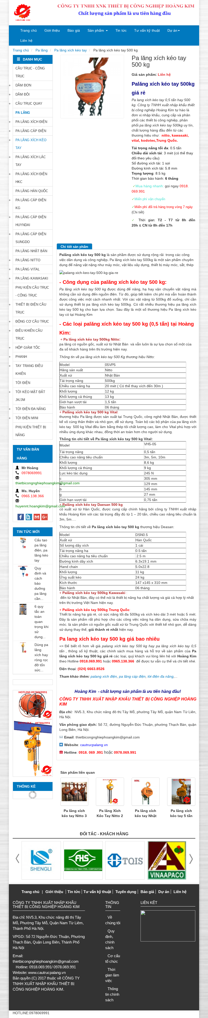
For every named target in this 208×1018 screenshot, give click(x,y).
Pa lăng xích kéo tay (70, 50)
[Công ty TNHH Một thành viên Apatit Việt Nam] (127, 860)
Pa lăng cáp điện (30, 131)
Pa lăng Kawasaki (31, 278)
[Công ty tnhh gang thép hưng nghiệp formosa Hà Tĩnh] (43, 860)
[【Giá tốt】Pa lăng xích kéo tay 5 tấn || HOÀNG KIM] (181, 791)
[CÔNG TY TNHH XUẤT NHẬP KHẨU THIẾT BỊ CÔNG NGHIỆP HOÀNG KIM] (22, 13)
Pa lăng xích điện (31, 122)
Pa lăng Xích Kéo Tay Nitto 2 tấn (110, 816)
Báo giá (73, 30)
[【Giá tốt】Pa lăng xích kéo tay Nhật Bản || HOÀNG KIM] (146, 791)
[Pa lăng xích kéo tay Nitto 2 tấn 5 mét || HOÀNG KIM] (110, 791)
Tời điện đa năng (30, 409)
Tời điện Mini (26, 418)
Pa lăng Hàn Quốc (31, 191)
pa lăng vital (27, 269)
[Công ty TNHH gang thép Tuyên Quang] (85, 860)
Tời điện (22, 383)
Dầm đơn (23, 85)
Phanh (21, 357)
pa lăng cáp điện (132, 676)
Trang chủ (28, 30)
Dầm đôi (22, 94)
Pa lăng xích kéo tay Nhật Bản (146, 816)
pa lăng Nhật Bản (31, 251)
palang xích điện (104, 676)
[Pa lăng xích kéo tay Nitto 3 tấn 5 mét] (74, 791)
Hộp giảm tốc (27, 347)
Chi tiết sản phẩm (74, 247)
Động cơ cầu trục (32, 321)
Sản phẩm (96, 30)
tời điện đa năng (161, 676)
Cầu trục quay (28, 103)
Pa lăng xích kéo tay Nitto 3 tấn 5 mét (74, 816)
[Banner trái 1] (33, 705)
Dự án (172, 30)
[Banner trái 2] (33, 748)
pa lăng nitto (27, 260)
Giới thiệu (52, 30)
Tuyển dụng (125, 892)
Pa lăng (42, 50)
